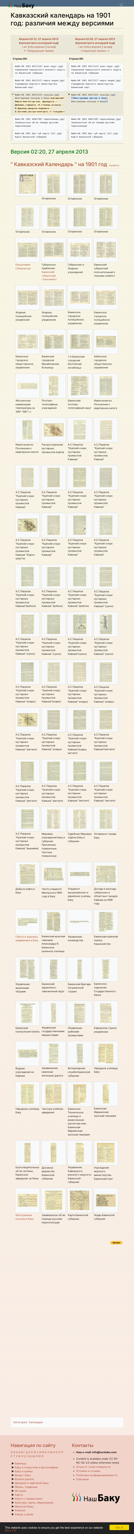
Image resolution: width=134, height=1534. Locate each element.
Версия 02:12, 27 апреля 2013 (39, 39)
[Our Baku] (96, 1497)
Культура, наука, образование (34, 1502)
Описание (82, 1479)
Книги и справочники (28, 1498)
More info (10, 1530)
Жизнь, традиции (26, 1487)
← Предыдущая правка (39, 50)
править (114, 165)
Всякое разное (24, 1479)
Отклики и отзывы (88, 1471)
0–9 (13, 1452)
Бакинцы (20, 1463)
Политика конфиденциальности (96, 1475)
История (20, 1490)
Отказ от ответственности (93, 1466)
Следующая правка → (95, 50)
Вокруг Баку (23, 1475)
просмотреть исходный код (38, 42)
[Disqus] (67, 1286)
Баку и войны (24, 1471)
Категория (20, 1422)
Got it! (119, 1527)
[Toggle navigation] (121, 5)
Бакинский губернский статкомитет (49, 275)
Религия (20, 1510)
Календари (36, 1422)
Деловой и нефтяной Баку (32, 1483)
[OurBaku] (22, 5)
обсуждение (37, 46)
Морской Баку (24, 1506)
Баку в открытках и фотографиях (36, 1467)
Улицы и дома (24, 1514)
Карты (19, 1494)
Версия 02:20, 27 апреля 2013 (95, 39)
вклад (51, 46)
